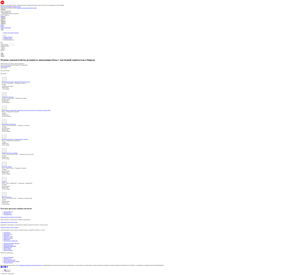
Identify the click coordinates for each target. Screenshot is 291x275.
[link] (3, 21)
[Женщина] (4, 79)
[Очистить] (3, 48)
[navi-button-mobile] (2, 29)
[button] (2, 25)
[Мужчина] (4, 94)
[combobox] (8, 44)
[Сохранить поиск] (2, 54)
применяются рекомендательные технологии (30, 265)
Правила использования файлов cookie (27, 8)
